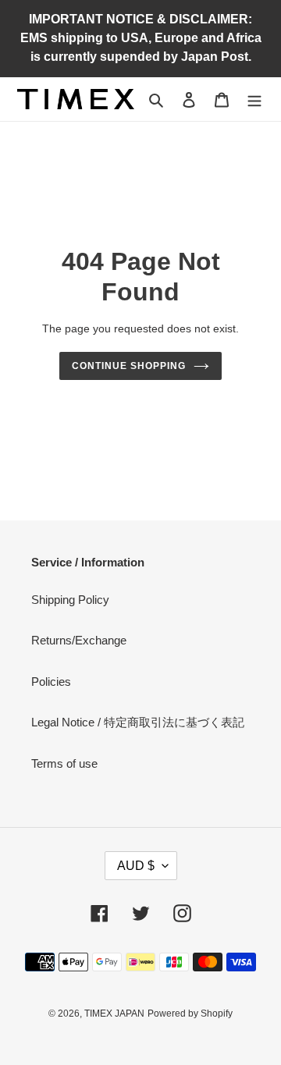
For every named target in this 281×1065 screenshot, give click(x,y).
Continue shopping (129, 365)
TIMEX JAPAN (114, 1013)
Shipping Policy (70, 599)
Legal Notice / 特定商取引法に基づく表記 (137, 722)
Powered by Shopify (190, 1013)
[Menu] (254, 99)
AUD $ (136, 865)
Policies (51, 681)
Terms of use (64, 763)
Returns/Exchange (78, 640)
